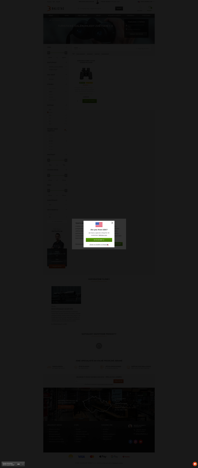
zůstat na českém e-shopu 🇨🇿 (99, 244)
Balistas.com (103, 235)
